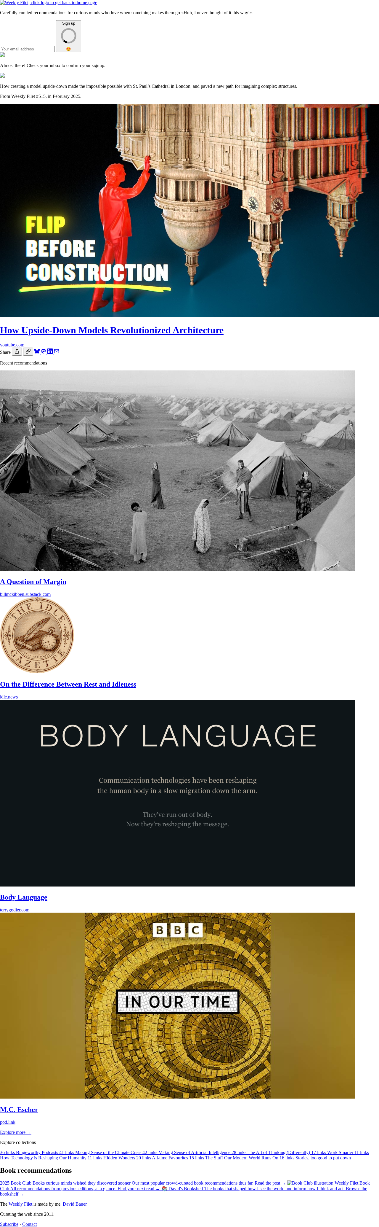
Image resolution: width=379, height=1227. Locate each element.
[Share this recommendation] (17, 352)
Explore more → (15, 1132)
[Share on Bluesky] (37, 352)
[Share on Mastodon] (44, 352)
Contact (29, 1224)
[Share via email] (56, 352)
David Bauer (74, 1204)
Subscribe (9, 1224)
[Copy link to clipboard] (28, 352)
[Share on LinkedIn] (50, 352)
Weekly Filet (20, 1204)
